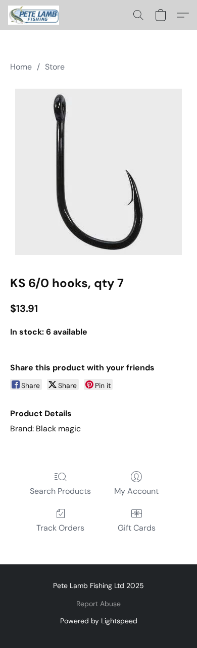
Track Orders (60, 528)
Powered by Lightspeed (98, 620)
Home (21, 66)
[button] (35, 15)
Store (55, 66)
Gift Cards (137, 528)
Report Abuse (98, 603)
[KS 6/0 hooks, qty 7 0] (98, 172)
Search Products (60, 491)
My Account (136, 491)
